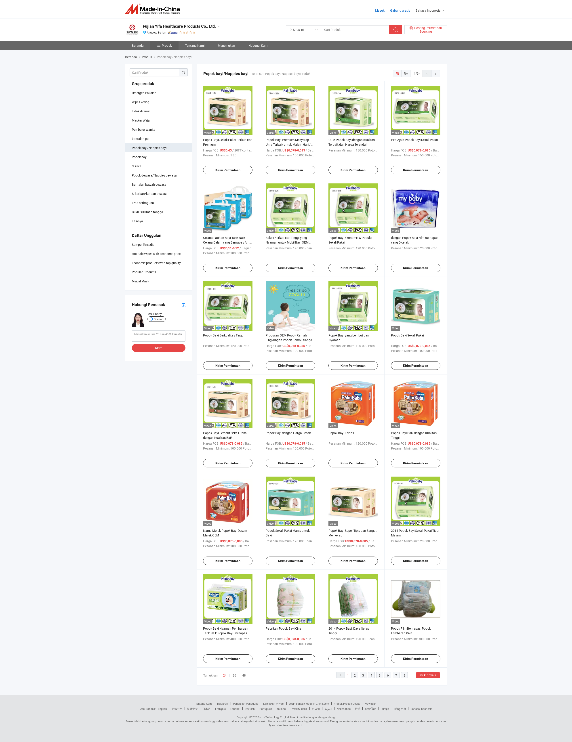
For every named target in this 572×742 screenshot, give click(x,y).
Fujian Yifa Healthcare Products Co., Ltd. (179, 26)
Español (235, 708)
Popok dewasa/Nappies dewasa (154, 175)
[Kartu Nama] (183, 305)
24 (225, 675)
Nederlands (344, 708)
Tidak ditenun (141, 111)
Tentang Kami (194, 45)
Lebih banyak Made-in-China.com (309, 703)
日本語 (206, 708)
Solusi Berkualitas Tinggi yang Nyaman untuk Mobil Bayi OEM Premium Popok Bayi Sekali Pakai (289, 242)
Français (220, 708)
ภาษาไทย (370, 708)
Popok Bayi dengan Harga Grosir (288, 433)
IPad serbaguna (143, 203)
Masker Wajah (141, 120)
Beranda (138, 45)
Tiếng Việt (399, 708)
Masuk (380, 10)
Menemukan (226, 45)
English (162, 708)
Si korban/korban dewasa (150, 193)
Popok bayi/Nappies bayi (149, 148)
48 (244, 675)
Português (265, 708)
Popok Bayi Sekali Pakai (407, 335)
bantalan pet (140, 139)
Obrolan (158, 319)
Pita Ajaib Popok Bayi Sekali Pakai (414, 140)
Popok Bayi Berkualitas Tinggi (223, 335)
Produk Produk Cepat (347, 703)
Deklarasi (222, 703)
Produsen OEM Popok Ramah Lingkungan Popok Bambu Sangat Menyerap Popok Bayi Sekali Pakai (289, 340)
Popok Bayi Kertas (341, 433)
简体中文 (177, 708)
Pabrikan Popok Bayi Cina (283, 628)
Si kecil (136, 166)
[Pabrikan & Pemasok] (154, 9)
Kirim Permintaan (227, 170)
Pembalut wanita (144, 129)
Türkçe (385, 708)
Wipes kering (140, 102)
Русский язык (298, 708)
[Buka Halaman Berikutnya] (435, 73)
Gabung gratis (400, 10)
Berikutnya (426, 675)
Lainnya (137, 221)
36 (234, 675)
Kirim (158, 348)
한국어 (316, 708)
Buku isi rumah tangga (147, 212)
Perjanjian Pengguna (246, 703)
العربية (328, 708)
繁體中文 (192, 708)
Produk (167, 45)
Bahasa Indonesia (421, 708)
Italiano (281, 708)
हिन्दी (357, 708)
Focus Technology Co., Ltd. (273, 717)
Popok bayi (139, 157)
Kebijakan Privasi (273, 703)
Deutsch (250, 708)
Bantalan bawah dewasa (149, 184)
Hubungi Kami (258, 45)
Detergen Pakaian (144, 93)
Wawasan (370, 703)
